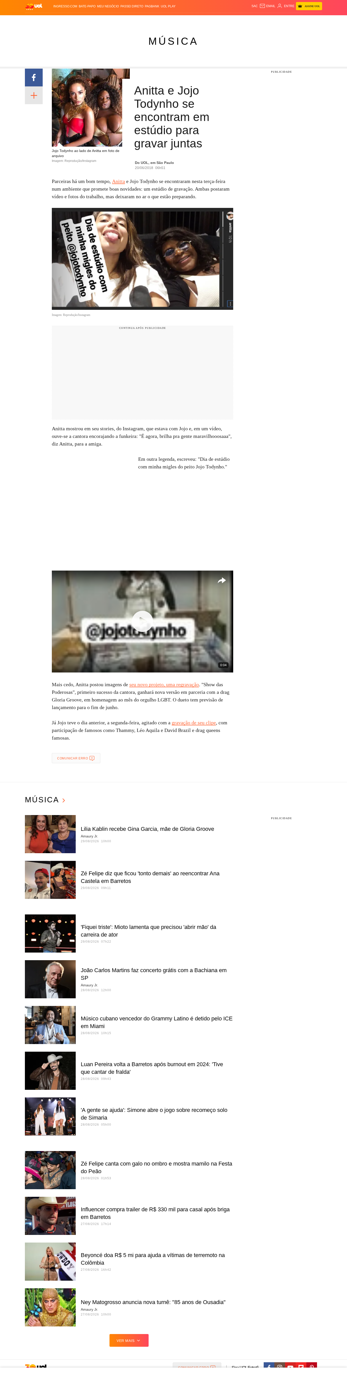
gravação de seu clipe (194, 722)
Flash (50, 20)
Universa (195, 20)
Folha (148, 20)
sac (254, 6)
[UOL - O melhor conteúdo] (34, 6)
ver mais (126, 1341)
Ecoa (233, 20)
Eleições (65, 20)
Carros (115, 20)
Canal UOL (248, 20)
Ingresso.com (65, 6)
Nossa (264, 20)
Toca (293, 20)
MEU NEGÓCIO (108, 6)
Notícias (83, 20)
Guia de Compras (315, 20)
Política (99, 20)
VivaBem (212, 20)
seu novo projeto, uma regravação (164, 684)
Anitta (118, 181)
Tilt (224, 20)
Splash (178, 20)
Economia (133, 20)
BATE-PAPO (87, 6)
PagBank (152, 6)
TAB (274, 20)
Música (173, 41)
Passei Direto (131, 6)
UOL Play (168, 6)
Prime (283, 20)
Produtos (35, 20)
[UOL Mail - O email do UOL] (267, 6)
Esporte (162, 20)
